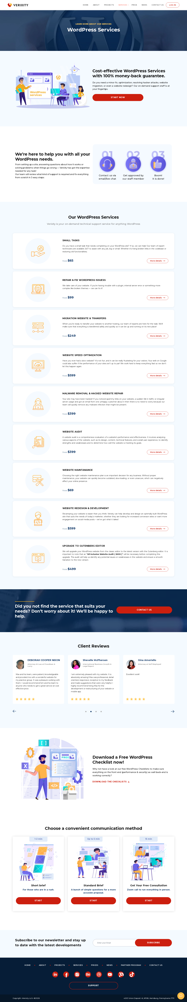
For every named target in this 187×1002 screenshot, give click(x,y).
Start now (118, 97)
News (144, 5)
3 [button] (96, 711)
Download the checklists (109, 781)
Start (38, 900)
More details (156, 261)
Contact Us (158, 5)
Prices (94, 965)
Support (93, 985)
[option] (38, 679)
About (96, 5)
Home (85, 5)
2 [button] (91, 711)
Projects (109, 5)
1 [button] (86, 711)
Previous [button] (14, 711)
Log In (172, 5)
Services (122, 5)
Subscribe (153, 942)
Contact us (144, 610)
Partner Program (131, 965)
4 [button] (101, 711)
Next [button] (172, 711)
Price (134, 5)
